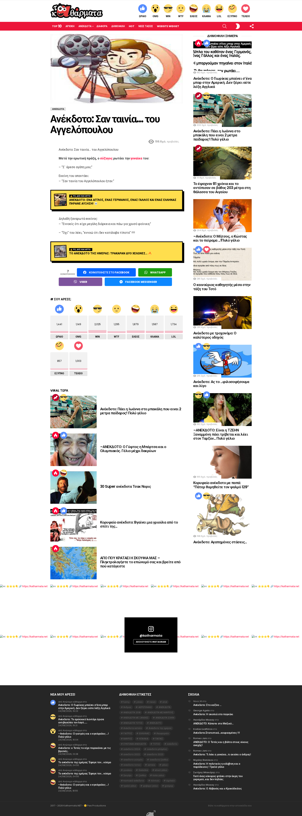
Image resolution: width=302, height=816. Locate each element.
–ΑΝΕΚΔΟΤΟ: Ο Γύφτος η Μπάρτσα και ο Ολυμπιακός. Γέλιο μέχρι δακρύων (133, 448)
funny (126, 702)
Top (57, 26)
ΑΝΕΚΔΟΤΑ (164, 707)
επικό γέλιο (161, 770)
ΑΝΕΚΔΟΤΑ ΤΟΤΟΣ (133, 723)
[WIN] (63, 397)
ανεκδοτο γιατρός (133, 759)
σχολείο (170, 780)
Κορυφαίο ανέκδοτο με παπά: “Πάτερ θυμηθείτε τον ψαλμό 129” (221, 484)
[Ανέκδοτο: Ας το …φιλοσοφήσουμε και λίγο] (222, 361)
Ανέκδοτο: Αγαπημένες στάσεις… (220, 542)
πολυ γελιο (158, 775)
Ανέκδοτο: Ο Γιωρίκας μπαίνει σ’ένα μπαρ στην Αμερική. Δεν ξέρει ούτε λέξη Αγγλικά (222, 82)
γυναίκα (136, 158)
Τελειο (245, 16)
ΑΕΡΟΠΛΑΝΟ (145, 707)
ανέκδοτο (172, 744)
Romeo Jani (200, 738)
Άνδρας (127, 707)
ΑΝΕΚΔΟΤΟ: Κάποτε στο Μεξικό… (213, 723)
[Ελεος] (63, 473)
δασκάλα (143, 770)
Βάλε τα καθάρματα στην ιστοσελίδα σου (230, 805)
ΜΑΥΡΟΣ (127, 738)
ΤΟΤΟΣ (156, 744)
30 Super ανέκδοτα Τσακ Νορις (125, 486)
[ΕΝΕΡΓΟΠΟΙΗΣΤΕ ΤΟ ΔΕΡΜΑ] (232, 26)
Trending (55, 397)
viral (164, 702)
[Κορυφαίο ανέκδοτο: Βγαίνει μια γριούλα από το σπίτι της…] (73, 525)
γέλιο (165, 765)
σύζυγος (106, 158)
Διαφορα (101, 26)
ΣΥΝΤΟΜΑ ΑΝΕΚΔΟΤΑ (134, 744)
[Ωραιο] (63, 435)
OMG (155, 16)
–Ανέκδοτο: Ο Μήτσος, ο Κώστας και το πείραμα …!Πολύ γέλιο (220, 238)
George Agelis (201, 710)
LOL (219, 16)
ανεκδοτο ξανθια (159, 759)
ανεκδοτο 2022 (131, 754)
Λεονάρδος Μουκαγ (203, 719)
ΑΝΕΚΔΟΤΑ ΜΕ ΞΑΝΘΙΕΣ (136, 717)
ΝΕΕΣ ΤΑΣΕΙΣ (145, 26)
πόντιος (155, 780)
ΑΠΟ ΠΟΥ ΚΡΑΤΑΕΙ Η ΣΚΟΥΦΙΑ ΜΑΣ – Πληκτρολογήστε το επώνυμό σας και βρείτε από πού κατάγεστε (140, 562)
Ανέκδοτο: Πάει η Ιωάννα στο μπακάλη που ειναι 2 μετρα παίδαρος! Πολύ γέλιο (140, 411)
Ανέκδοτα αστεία (132, 728)
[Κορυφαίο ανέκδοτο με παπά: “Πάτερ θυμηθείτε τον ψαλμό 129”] (222, 462)
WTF (181, 16)
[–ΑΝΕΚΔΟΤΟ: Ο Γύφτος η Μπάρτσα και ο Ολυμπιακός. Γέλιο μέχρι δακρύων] (73, 450)
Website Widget (168, 26)
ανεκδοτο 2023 (155, 754)
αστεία (151, 765)
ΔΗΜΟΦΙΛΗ (118, 26)
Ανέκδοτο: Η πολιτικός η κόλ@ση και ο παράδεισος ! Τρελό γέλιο (216, 765)
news (152, 702)
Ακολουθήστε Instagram (151, 641)
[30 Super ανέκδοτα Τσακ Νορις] (73, 487)
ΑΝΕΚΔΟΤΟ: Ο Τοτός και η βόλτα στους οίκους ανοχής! (220, 743)
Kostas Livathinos (203, 729)
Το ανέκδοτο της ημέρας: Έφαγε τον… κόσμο (84, 762)
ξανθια (142, 775)
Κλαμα (206, 16)
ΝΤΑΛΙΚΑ (143, 738)
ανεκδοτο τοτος (132, 765)
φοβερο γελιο (150, 786)
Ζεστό (55, 435)
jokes (139, 702)
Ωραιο (142, 16)
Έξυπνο (232, 16)
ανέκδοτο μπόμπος (157, 749)
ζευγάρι (127, 775)
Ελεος (193, 16)
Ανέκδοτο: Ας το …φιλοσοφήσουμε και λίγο (221, 383)
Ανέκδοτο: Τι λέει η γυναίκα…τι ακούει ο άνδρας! (222, 754)
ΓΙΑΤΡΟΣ (127, 733)
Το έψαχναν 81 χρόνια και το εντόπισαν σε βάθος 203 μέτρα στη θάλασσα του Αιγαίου (221, 187)
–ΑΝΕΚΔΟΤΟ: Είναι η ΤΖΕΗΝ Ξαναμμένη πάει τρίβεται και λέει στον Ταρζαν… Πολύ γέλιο (220, 434)
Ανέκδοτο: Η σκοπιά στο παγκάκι (213, 714)
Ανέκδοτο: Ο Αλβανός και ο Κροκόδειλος (217, 788)
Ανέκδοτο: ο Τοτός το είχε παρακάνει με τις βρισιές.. (84, 749)
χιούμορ (169, 786)
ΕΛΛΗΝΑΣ (144, 733)
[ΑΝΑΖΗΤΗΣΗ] (218, 26)
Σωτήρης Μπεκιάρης (204, 772)
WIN (168, 16)
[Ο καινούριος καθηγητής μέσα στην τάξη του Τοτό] (222, 264)
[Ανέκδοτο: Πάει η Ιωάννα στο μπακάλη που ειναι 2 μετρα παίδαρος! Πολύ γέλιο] (73, 412)
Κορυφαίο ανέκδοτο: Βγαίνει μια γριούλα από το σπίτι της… (139, 524)
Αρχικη (70, 26)
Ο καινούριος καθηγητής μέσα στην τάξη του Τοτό (221, 286)
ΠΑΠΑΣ (159, 738)
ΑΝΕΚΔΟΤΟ (155, 723)
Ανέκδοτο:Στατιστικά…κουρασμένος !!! (216, 733)
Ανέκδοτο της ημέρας (160, 728)
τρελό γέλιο (129, 786)
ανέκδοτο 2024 (131, 749)
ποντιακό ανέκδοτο (133, 780)
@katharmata (151, 635)
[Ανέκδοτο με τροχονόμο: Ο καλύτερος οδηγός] (222, 312)
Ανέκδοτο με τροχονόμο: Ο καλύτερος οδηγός (214, 335)
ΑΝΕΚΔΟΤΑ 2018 (132, 712)
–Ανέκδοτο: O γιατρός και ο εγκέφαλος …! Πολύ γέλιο (83, 735)
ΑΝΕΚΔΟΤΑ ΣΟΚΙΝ (165, 717)
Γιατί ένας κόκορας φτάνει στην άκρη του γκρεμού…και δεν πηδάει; (217, 777)
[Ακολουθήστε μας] (246, 26)
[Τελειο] (206, 249)
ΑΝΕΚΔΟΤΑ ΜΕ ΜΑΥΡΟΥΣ (160, 712)
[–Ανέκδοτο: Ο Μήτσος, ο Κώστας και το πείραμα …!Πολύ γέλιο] (222, 215)
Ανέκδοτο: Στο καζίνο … (207, 705)
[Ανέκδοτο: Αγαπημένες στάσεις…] (222, 516)
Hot (131, 26)
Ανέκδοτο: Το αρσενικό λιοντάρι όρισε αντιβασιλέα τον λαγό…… (81, 720)
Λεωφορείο (162, 733)
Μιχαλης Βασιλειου (203, 760)
